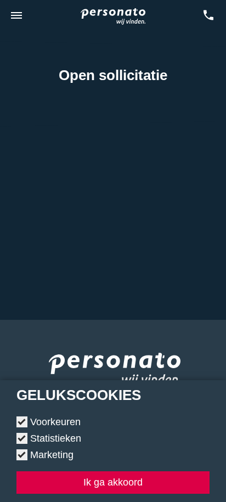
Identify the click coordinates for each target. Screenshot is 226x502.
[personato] (114, 372)
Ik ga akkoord (113, 482)
